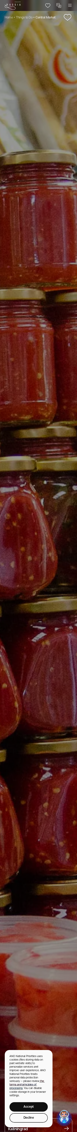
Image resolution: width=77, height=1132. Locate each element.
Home (9, 17)
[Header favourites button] (47, 5)
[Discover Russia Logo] (13, 6)
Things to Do (24, 17)
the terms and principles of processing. (27, 1085)
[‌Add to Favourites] (67, 17)
